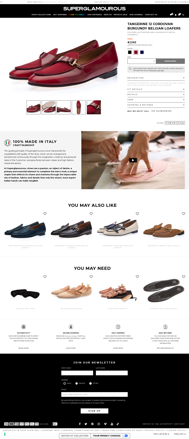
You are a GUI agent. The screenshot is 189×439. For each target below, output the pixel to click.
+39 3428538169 (161, 111)
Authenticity (166, 424)
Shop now (71, 348)
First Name (66, 368)
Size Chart (179, 424)
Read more (24, 348)
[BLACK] (129, 52)
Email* (64, 389)
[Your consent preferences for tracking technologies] (4, 434)
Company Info (51, 430)
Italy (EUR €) (160, 434)
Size (129, 57)
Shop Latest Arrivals (45, 2)
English (179, 434)
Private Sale (120, 15)
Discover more (108, 2)
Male (69, 383)
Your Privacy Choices (106, 435)
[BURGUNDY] (136, 52)
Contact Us (148, 424)
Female (82, 383)
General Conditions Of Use (80, 430)
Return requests (165, 348)
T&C (168, 341)
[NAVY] (142, 52)
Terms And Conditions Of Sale (122, 430)
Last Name (100, 368)
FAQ (157, 424)
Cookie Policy (176, 430)
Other (95, 383)
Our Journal (136, 15)
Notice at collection (74, 435)
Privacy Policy (71, 336)
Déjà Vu (108, 15)
